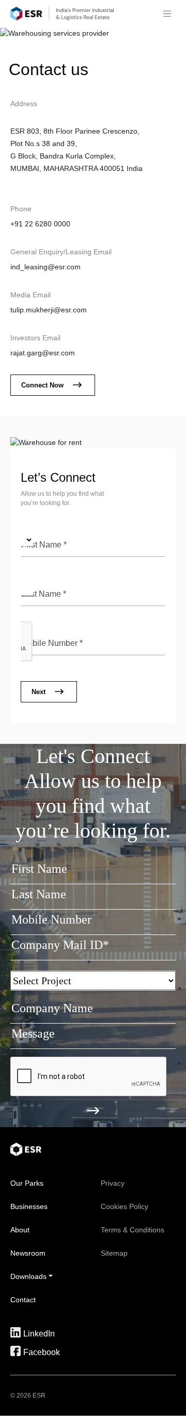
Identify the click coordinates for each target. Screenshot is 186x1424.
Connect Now (42, 385)
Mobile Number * (52, 643)
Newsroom (27, 1253)
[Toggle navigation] (167, 14)
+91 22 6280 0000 (40, 224)
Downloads (28, 1276)
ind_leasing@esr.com (45, 267)
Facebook (41, 1352)
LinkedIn (39, 1333)
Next (38, 692)
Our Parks (26, 1183)
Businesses (29, 1206)
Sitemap (114, 1253)
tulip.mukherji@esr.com (48, 310)
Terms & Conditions (132, 1230)
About (19, 1230)
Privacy (113, 1183)
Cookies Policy (124, 1206)
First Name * (44, 544)
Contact (23, 1300)
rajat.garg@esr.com (42, 353)
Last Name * (43, 593)
